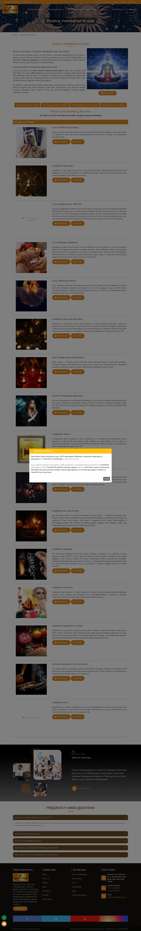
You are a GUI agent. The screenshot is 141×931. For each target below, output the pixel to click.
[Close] (109, 451)
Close (106, 479)
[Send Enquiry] (4, 923)
